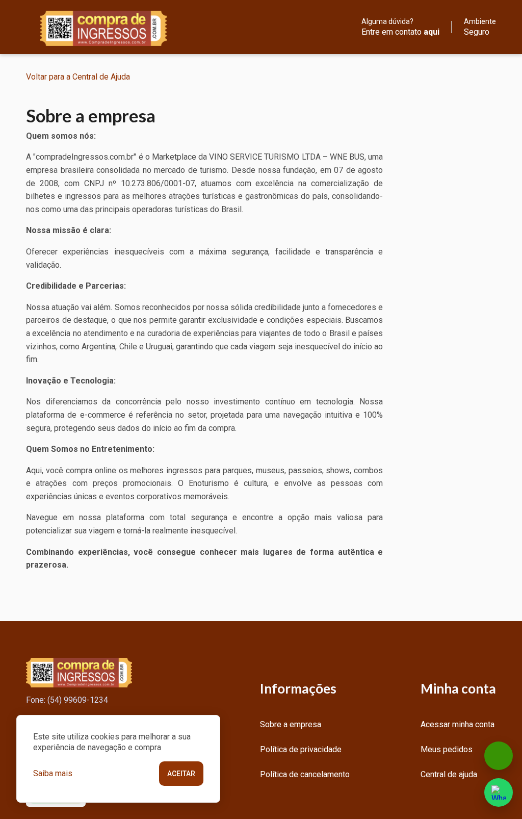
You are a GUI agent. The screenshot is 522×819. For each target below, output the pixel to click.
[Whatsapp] (498, 792)
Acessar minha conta (457, 724)
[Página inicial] (96, 27)
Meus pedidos (447, 749)
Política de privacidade (301, 749)
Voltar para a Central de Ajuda (78, 77)
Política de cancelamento (305, 774)
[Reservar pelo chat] (498, 755)
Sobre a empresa (290, 724)
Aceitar (181, 774)
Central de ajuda (449, 774)
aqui (431, 32)
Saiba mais (52, 773)
